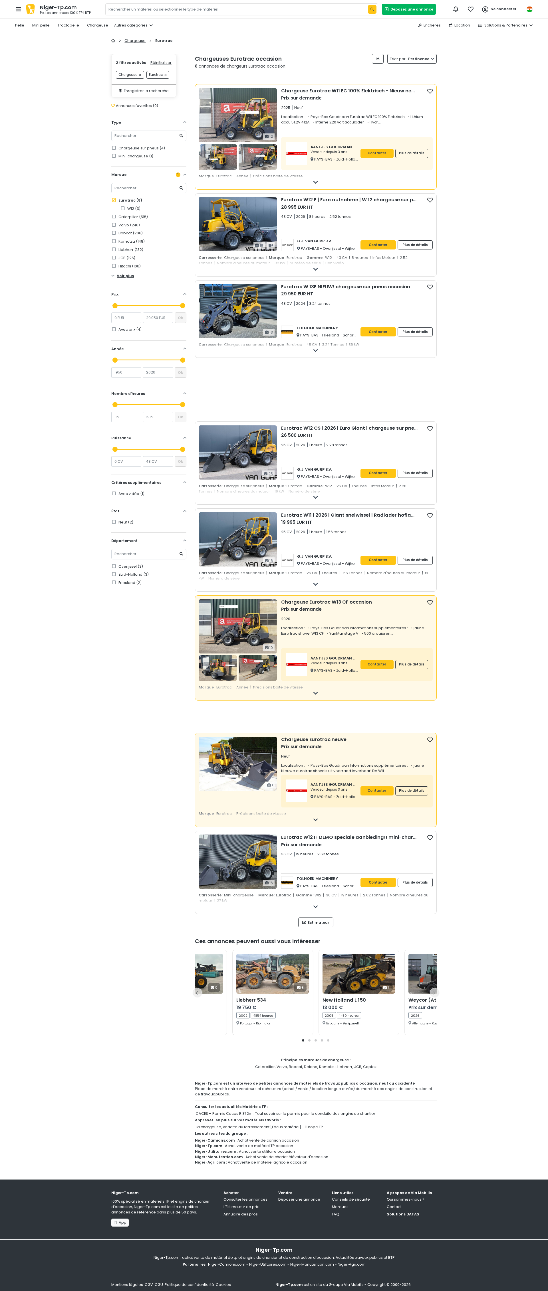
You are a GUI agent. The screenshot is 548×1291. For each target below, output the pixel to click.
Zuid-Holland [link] (133, 574)
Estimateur (318, 922)
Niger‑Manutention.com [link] (312, 1264)
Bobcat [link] (130, 233)
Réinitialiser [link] (161, 62)
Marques (340, 1206)
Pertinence (410, 58)
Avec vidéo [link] (131, 493)
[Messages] (455, 9)
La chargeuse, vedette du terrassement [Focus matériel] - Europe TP (259, 1126)
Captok (369, 1066)
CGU (159, 1284)
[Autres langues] (529, 9)
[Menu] (18, 9)
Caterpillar (265, 1066)
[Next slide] (434, 992)
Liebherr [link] (130, 249)
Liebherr (344, 1066)
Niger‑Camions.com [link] (226, 1264)
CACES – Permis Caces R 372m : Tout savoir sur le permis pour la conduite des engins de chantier (285, 1113)
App (121, 1222)
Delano (310, 1066)
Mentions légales (127, 1284)
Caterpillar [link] (133, 216)
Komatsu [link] (131, 241)
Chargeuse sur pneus (141, 148)
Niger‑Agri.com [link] (352, 1264)
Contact (394, 1206)
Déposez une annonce (411, 9)
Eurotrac (130, 200)
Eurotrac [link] (156, 75)
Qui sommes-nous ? (405, 1199)
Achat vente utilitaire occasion (267, 1151)
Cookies (223, 1284)
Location (462, 25)
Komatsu (327, 1066)
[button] (303, 1040)
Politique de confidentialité (189, 1284)
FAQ (335, 1214)
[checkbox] (430, 91)
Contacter (377, 153)
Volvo (282, 1066)
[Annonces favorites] (470, 9)
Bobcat (295, 1066)
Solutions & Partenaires (505, 25)
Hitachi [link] (129, 266)
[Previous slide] (197, 992)
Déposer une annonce (299, 1199)
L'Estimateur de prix (241, 1206)
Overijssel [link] (130, 566)
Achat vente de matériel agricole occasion (267, 1162)
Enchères (432, 25)
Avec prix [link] (130, 329)
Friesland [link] (130, 582)
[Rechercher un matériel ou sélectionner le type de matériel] (372, 9)
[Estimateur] (378, 59)
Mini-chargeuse (135, 156)
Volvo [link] (129, 225)
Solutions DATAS (403, 1214)
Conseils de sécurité (351, 1199)
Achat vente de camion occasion (268, 1140)
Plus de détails (411, 153)
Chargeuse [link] (127, 75)
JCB (357, 1066)
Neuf (125, 522)
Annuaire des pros (240, 1214)
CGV (149, 1284)
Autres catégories (131, 25)
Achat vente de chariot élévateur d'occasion (286, 1156)
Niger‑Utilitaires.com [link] (268, 1264)
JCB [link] (126, 257)
